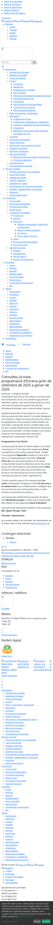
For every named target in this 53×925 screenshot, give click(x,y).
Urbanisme (10, 848)
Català (12, 27)
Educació (9, 827)
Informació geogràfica (15, 772)
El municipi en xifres (14, 775)
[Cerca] (34, 62)
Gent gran (10, 833)
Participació (10, 816)
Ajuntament (6, 690)
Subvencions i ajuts (14, 751)
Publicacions (11, 587)
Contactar (6, 18)
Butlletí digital (11, 359)
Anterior (5, 635)
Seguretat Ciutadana (15, 854)
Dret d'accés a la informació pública (22, 754)
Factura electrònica (14, 763)
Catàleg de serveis (13, 745)
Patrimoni (10, 819)
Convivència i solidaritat (16, 857)
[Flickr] (16, 21)
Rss (7, 371)
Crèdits (8, 871)
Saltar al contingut (12, 4)
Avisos (8, 351)
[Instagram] (36, 21)
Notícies (26, 344)
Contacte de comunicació (17, 368)
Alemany (13, 35)
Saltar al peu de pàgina (14, 13)
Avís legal (9, 879)
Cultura (8, 821)
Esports (9, 830)
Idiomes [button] (9, 24)
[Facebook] (7, 21)
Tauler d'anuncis (13, 716)
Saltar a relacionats (13, 7)
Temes (4, 813)
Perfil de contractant (15, 725)
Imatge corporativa (14, 722)
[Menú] (2, 66)
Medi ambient (11, 851)
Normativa (10, 707)
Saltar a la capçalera (13, 1)
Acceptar (46, 921)
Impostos (9, 760)
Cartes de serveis (13, 743)
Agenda (9, 356)
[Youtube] (25, 21)
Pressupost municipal (15, 713)
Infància (9, 836)
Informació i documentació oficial (21, 719)
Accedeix (5, 608)
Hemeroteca (11, 365)
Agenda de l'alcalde (14, 696)
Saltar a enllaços (11, 10)
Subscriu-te (6, 656)
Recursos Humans (13, 728)
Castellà (13, 30)
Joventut (9, 839)
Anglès (12, 33)
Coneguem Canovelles (15, 781)
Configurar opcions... (10, 921)
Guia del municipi (13, 783)
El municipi (6, 766)
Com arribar (11, 769)
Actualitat (11, 345)
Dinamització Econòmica (16, 859)
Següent (13, 635)
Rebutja (37, 921)
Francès (13, 38)
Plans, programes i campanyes (19, 705)
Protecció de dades (14, 877)
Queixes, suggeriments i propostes (21, 757)
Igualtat (9, 824)
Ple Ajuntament (12, 584)
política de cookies (25, 916)
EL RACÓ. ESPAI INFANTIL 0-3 (23, 664)
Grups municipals (13, 699)
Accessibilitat (11, 882)
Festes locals (11, 778)
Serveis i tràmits (8, 737)
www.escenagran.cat (40, 523)
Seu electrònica (12, 731)
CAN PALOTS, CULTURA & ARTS (41, 668)
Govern (8, 702)
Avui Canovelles (12, 362)
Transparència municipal (16, 734)
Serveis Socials (12, 842)
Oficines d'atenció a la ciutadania (20, 740)
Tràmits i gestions (13, 748)
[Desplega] (18, 345)
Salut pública (11, 845)
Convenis (9, 710)
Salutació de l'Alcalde (15, 693)
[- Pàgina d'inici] (16, 53)
